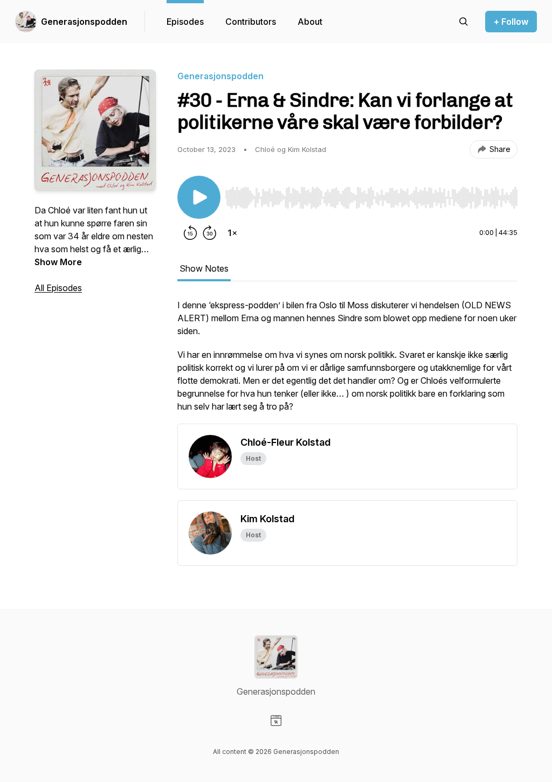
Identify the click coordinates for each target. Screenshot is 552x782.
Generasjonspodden (84, 21)
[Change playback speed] (232, 232)
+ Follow (511, 21)
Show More (58, 262)
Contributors (250, 21)
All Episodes (58, 287)
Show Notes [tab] (204, 268)
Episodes (185, 21)
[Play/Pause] (198, 197)
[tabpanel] (347, 361)
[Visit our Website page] (276, 720)
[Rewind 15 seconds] (190, 232)
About (310, 21)
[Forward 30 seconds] (209, 232)
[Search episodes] (463, 21)
